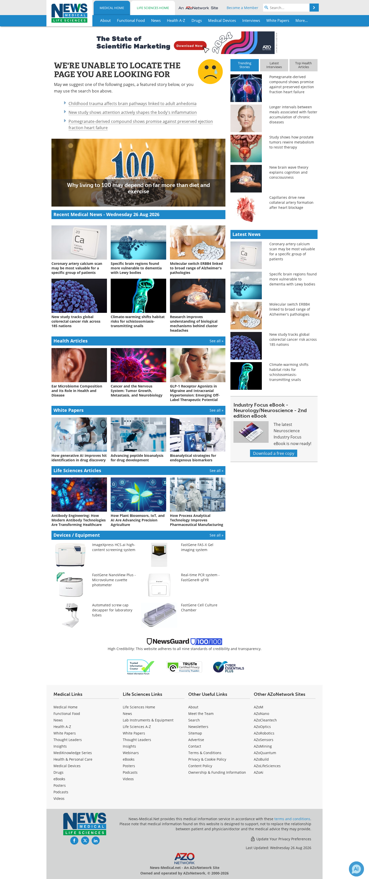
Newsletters (198, 726)
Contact (194, 746)
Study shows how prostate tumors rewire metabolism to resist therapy (291, 142)
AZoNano (261, 713)
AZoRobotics (264, 733)
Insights (60, 746)
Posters (59, 785)
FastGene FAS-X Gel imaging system (197, 547)
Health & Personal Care (72, 759)
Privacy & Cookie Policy (207, 759)
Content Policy (200, 765)
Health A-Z (62, 726)
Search (194, 720)
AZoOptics (262, 726)
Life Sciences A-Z (137, 726)
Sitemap (195, 733)
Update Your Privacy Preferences (283, 839)
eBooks (59, 778)
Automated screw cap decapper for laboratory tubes (112, 610)
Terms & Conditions (204, 752)
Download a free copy (273, 453)
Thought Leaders (67, 739)
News (58, 720)
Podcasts (60, 792)
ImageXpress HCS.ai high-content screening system (113, 547)
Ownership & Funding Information (217, 772)
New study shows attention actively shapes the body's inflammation (133, 112)
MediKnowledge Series (72, 752)
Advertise (196, 739)
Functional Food (66, 713)
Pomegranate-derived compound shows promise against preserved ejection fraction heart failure (291, 84)
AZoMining (263, 746)
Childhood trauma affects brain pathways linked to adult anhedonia (133, 103)
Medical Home (112, 8)
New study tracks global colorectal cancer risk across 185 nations (293, 339)
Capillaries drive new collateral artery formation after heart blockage (291, 202)
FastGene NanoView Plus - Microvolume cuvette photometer (114, 579)
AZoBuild (261, 759)
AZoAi (258, 772)
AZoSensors (263, 739)
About (193, 707)
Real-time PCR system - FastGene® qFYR (200, 577)
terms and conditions (292, 818)
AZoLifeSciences (267, 765)
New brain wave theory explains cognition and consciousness (288, 172)
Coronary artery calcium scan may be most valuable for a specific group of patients (292, 251)
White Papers (64, 733)
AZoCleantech (265, 720)
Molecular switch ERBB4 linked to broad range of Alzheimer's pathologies (289, 309)
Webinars (131, 752)
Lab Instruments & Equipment (148, 720)
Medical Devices (67, 765)
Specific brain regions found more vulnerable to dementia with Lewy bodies (293, 279)
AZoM (258, 707)
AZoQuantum (265, 752)
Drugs (58, 772)
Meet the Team (201, 713)
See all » (216, 340)
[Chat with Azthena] (356, 868)
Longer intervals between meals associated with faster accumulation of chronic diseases (293, 114)
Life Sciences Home (153, 8)
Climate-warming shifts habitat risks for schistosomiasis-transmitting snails (289, 372)
